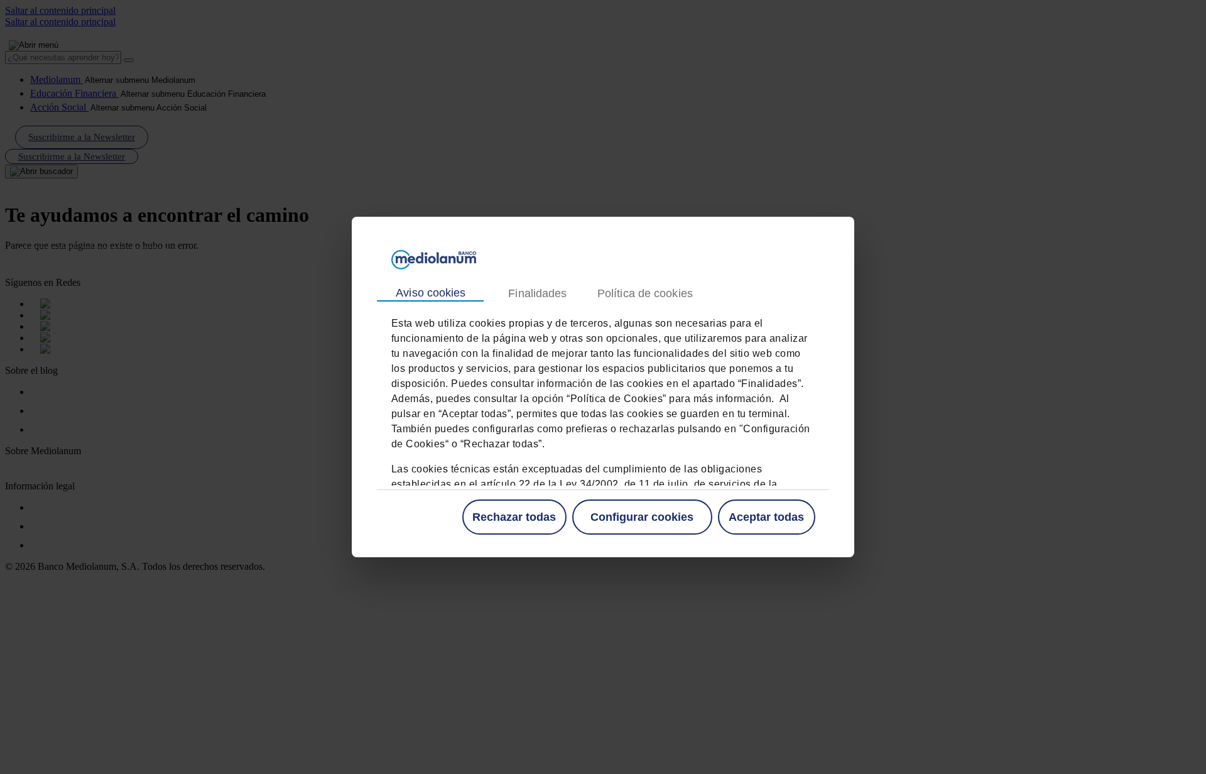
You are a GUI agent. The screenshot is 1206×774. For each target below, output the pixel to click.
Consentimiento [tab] (430, 293)
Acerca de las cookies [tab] (644, 294)
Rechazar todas (514, 517)
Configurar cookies (641, 517)
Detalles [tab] (537, 294)
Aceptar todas (766, 517)
